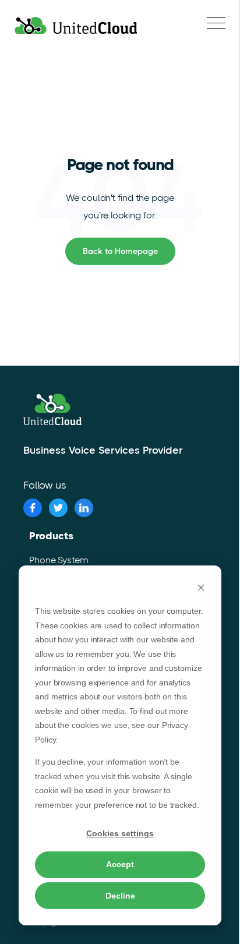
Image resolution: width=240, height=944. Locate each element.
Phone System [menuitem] (59, 559)
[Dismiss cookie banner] (201, 589)
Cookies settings (120, 833)
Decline (120, 895)
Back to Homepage (120, 251)
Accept (120, 864)
